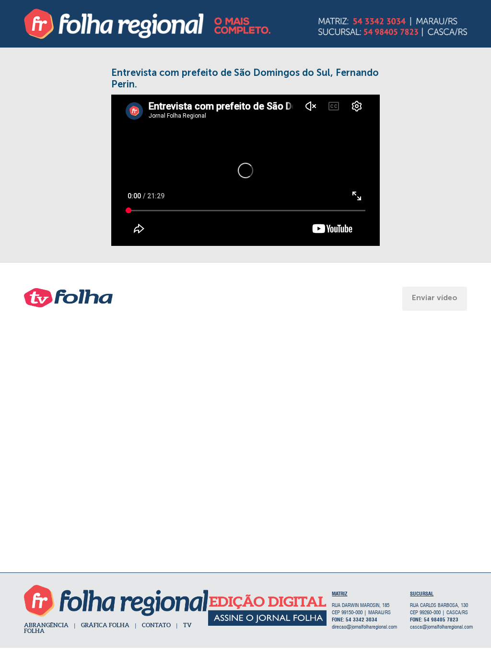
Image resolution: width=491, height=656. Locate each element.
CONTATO (156, 625)
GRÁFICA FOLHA (105, 625)
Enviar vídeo (434, 297)
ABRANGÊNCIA (46, 625)
